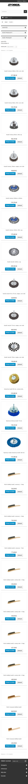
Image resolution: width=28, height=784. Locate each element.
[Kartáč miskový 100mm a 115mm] (14, 188)
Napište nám (19, 1)
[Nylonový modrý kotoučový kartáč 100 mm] (14, 442)
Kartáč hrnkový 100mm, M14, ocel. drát (14, 71)
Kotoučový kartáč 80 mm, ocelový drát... (14, 389)
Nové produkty (7, 32)
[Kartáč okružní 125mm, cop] (14, 251)
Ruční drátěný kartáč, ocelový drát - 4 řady (14, 611)
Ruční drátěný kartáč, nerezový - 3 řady (14, 484)
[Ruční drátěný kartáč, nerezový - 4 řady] (14, 506)
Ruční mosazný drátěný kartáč (14, 707)
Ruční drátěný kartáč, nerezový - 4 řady (14, 516)
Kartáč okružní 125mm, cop (14, 262)
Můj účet (3, 772)
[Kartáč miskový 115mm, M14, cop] (14, 219)
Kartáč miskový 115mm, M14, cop (14, 230)
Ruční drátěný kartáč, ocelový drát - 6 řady (14, 675)
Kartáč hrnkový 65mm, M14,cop (14, 134)
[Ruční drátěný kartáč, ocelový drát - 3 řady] (14, 569)
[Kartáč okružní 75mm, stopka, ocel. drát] (14, 347)
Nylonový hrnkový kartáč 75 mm (14, 421)
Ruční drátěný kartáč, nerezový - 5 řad (14, 548)
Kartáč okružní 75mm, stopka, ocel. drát (14, 357)
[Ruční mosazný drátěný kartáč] (14, 696)
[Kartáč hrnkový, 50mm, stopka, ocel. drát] (14, 156)
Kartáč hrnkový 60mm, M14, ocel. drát (14, 103)
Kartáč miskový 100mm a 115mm (14, 198)
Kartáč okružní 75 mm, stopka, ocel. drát (14, 325)
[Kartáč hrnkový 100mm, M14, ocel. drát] (14, 60)
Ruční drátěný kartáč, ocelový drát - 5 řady (14, 643)
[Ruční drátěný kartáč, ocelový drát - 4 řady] (14, 601)
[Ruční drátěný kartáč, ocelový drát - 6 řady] (14, 665)
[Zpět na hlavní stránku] (2, 22)
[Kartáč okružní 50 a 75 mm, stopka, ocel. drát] (14, 283)
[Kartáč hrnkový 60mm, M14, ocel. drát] (14, 92)
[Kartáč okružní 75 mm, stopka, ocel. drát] (14, 315)
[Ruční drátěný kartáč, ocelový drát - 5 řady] (14, 633)
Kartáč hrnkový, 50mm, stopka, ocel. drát (14, 166)
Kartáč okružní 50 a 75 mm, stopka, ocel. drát (14, 293)
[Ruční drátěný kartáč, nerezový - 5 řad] (14, 537)
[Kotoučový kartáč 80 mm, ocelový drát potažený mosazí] (14, 378)
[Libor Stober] (14, 5)
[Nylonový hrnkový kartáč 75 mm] (14, 410)
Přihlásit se (24, 1)
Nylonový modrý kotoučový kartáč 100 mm (14, 452)
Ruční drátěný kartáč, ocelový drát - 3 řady (14, 580)
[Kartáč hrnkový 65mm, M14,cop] (14, 124)
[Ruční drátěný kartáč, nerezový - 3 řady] (14, 474)
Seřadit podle (3, 46)
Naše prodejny (7, 38)
